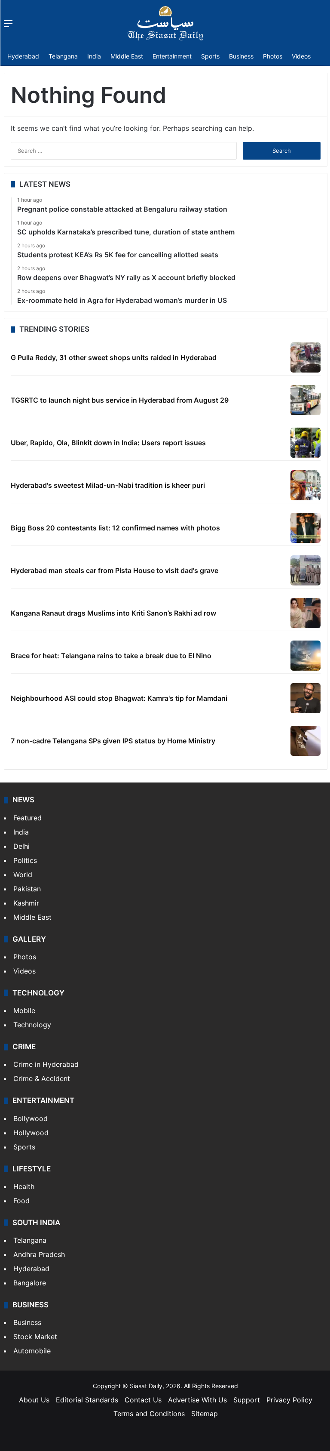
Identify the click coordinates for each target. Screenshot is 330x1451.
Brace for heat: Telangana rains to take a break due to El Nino (111, 655)
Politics (25, 860)
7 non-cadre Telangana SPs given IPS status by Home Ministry (113, 740)
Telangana (63, 56)
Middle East (126, 56)
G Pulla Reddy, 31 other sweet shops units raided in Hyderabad (114, 357)
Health (23, 1186)
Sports (210, 56)
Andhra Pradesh (39, 1254)
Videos (301, 56)
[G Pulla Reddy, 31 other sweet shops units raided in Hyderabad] (305, 357)
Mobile (24, 1010)
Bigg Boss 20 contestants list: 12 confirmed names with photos (115, 528)
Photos (272, 56)
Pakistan (27, 888)
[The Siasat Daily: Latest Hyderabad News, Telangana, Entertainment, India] (165, 23)
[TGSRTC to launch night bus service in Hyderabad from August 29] (305, 400)
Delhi (21, 846)
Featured (27, 817)
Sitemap (204, 1413)
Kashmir (26, 903)
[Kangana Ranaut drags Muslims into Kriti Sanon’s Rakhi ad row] (305, 613)
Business (241, 56)
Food (21, 1200)
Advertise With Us (197, 1400)
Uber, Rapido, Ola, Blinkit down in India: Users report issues (108, 442)
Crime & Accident (41, 1078)
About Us (34, 1400)
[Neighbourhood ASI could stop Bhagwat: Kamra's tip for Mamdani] (305, 698)
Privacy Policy (289, 1400)
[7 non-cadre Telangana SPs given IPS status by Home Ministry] (305, 741)
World (22, 874)
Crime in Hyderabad (46, 1064)
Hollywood (31, 1132)
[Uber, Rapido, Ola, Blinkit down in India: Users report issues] (305, 443)
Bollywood (30, 1118)
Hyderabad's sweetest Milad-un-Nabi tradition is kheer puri (108, 485)
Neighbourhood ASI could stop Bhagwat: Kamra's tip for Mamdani (119, 698)
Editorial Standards (87, 1400)
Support (246, 1400)
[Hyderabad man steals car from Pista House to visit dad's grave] (305, 570)
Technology (32, 1024)
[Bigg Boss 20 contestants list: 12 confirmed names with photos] (305, 528)
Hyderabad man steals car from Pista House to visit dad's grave (114, 570)
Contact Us (143, 1400)
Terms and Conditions (149, 1413)
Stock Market (35, 1336)
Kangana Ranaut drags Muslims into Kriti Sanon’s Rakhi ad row (113, 613)
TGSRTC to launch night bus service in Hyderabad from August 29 (120, 400)
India (94, 56)
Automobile (32, 1350)
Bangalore (29, 1282)
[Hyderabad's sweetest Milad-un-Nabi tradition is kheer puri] (305, 485)
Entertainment (172, 56)
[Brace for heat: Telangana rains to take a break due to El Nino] (305, 656)
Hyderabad (23, 56)
